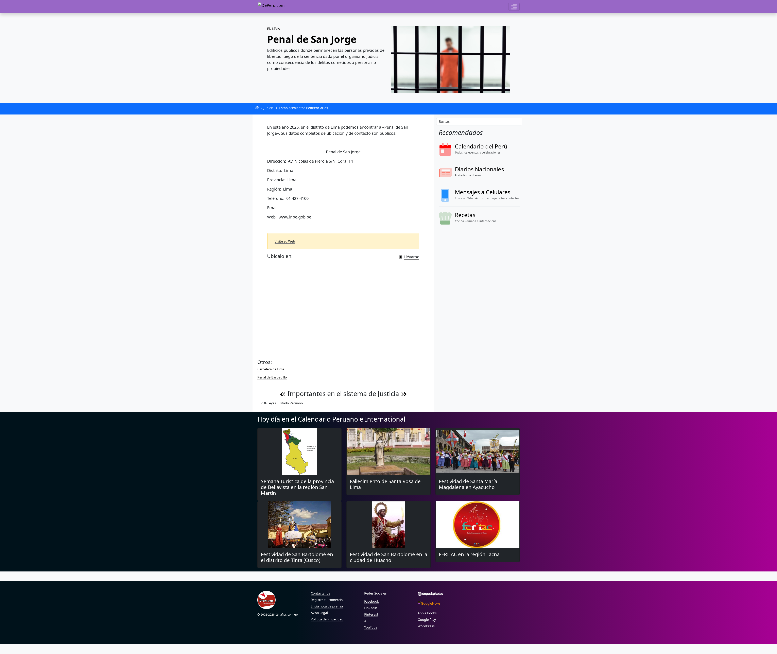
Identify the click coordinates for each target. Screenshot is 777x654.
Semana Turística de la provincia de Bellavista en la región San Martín (297, 487)
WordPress (426, 626)
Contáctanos (320, 593)
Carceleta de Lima (270, 369)
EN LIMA (273, 28)
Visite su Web (285, 241)
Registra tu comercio (327, 600)
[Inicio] (257, 107)
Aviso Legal (319, 613)
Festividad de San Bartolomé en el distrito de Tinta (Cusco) (297, 557)
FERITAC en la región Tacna (469, 554)
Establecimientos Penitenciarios (303, 108)
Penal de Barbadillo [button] (272, 377)
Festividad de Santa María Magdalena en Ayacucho (468, 484)
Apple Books (427, 613)
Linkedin (370, 608)
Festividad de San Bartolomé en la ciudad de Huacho (388, 557)
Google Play (427, 619)
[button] (514, 7)
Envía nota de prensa (327, 606)
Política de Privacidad (327, 619)
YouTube (370, 627)
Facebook (371, 601)
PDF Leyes (268, 403)
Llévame (411, 257)
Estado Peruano (290, 403)
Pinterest (371, 614)
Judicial (269, 108)
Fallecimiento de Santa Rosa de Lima (385, 484)
